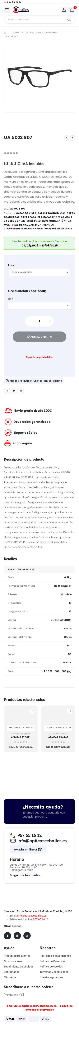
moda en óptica (60, 221)
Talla (11, 265)
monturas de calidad (19, 224)
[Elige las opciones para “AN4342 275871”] (32, 711)
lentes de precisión (34, 221)
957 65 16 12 (41, 919)
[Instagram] (21, 391)
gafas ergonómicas (51, 213)
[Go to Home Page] (5, 32)
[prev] (66, 138)
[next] (72, 138)
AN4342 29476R (58, 737)
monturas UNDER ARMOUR (54, 228)
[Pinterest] (14, 391)
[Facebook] (7, 391)
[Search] (69, 19)
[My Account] (64, 10)
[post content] (21, 714)
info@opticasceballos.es (31, 915)
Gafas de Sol (17, 734)
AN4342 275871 (20, 737)
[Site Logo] (21, 9)
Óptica (27, 734)
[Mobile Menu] (7, 10)
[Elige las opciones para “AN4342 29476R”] (69, 711)
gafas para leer (31, 217)
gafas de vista (26, 213)
